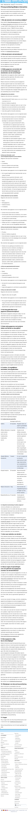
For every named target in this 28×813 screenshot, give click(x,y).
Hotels (2, 757)
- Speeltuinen (4, 791)
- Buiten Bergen (4, 761)
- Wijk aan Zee (18, 773)
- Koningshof (4, 767)
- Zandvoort (17, 781)
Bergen (2, 742)
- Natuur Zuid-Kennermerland (18, 776)
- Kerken (3, 786)
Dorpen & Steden (5, 794)
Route (16, 750)
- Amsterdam (18, 778)
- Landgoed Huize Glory (6, 753)
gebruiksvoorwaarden (11, 810)
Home (2, 733)
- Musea (3, 783)
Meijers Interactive (7, 24)
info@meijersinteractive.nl (13, 51)
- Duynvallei (3, 765)
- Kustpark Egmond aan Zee (7, 769)
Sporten (16, 733)
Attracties (3, 789)
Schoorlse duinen (5, 744)
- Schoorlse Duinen (5, 772)
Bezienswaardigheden (6, 781)
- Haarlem (17, 779)
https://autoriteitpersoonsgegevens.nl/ (10, 636)
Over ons (17, 803)
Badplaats (3, 737)
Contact (16, 807)
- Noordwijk (17, 789)
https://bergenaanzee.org (14, 22)
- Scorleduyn (4, 774)
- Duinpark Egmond (5, 764)
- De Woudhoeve (5, 762)
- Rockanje (17, 797)
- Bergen (17, 765)
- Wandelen (17, 738)
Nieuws (16, 758)
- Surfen (16, 743)
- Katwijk (17, 791)
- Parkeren (17, 752)
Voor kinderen (4, 740)
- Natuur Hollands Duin (20, 787)
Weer (2, 745)
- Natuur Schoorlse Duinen (21, 764)
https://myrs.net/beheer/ (7, 578)
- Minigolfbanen (4, 792)
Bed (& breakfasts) (5, 754)
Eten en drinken (18, 744)
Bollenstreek (18, 786)
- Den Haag (17, 794)
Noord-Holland (18, 762)
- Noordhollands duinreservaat (18, 771)
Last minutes (4, 775)
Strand (2, 779)
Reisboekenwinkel (19, 757)
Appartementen (4, 749)
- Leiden (16, 784)
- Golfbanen (17, 741)
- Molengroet (4, 770)
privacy (17, 810)
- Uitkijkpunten (4, 787)
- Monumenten (4, 784)
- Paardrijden (18, 740)
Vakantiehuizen (4, 759)
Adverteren (17, 801)
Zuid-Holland (18, 783)
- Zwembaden (18, 735)
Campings (3, 756)
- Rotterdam (17, 796)
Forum (16, 755)
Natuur (2, 796)
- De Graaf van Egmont (6, 751)
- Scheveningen (18, 792)
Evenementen (18, 746)
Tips (2, 739)
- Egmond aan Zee (19, 769)
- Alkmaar (17, 767)
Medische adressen (19, 753)
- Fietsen (17, 736)
